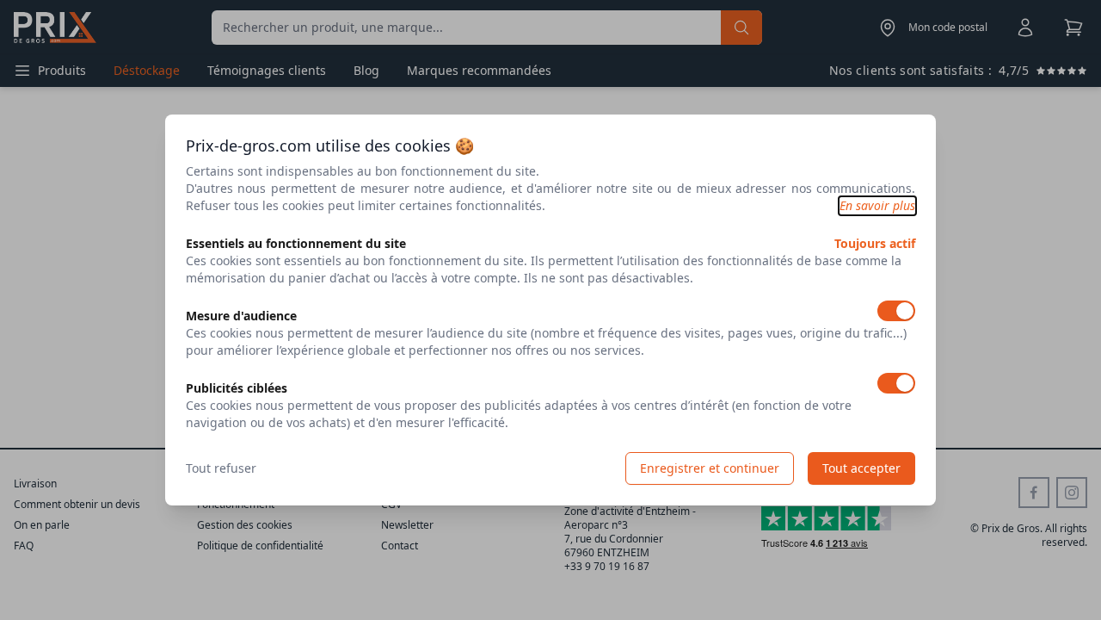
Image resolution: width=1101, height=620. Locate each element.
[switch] (896, 311)
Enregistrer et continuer (709, 468)
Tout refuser (221, 468)
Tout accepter (861, 468)
